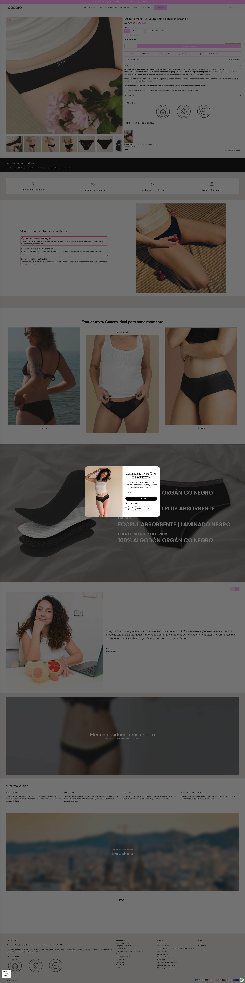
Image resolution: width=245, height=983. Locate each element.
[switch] (6, 976)
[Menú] (10, 971)
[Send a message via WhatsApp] (242, 980)
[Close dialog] (157, 468)
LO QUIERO (141, 498)
